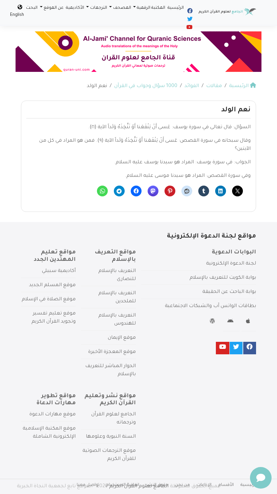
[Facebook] (189, 12)
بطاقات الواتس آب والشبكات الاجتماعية (210, 306)
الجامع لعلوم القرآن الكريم (139, 486)
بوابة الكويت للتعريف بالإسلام (223, 278)
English (17, 15)
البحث (31, 8)
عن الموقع (54, 8)
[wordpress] (213, 322)
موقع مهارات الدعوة (52, 414)
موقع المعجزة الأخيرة (112, 352)
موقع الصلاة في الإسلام (49, 299)
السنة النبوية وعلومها (111, 437)
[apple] (249, 322)
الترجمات (98, 8)
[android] (231, 322)
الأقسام (226, 485)
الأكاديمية (75, 8)
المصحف (122, 8)
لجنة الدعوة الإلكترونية (231, 264)
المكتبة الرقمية (151, 8)
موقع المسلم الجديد (52, 285)
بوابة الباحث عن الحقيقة (229, 292)
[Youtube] (189, 28)
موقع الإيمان (122, 338)
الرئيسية (176, 8)
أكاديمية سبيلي (59, 271)
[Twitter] (189, 20)
